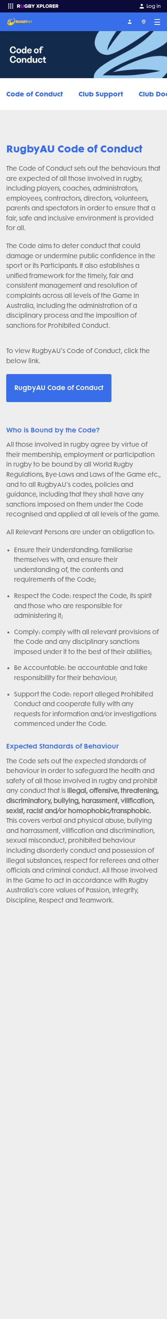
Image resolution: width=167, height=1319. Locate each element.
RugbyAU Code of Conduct (58, 387)
